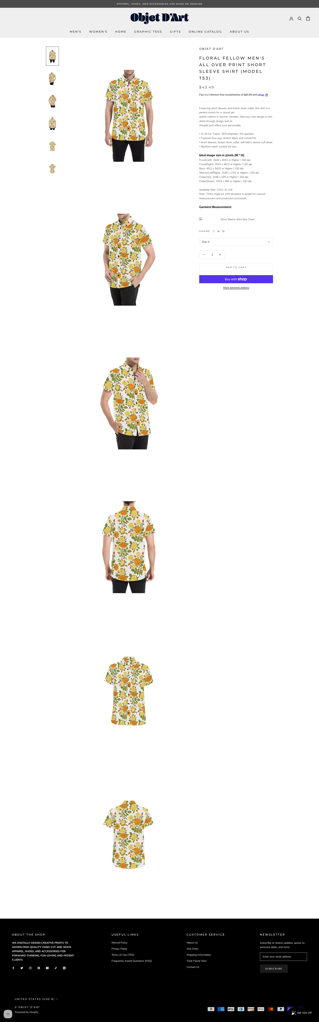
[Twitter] (218, 231)
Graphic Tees (148, 31)
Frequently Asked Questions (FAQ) (132, 961)
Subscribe (273, 968)
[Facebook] (214, 231)
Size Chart (192, 949)
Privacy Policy (119, 949)
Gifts (175, 31)
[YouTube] (47, 968)
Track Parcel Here (197, 961)
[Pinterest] (223, 231)
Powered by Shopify (26, 1012)
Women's (98, 31)
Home (120, 31)
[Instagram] (30, 968)
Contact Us (193, 967)
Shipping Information (199, 955)
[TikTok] (55, 968)
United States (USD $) (35, 998)
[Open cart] (308, 18)
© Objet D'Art (27, 1007)
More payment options (236, 287)
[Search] (300, 18)
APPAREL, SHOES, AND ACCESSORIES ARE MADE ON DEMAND (159, 4)
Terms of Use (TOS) (123, 955)
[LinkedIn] (64, 968)
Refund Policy (119, 942)
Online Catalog (205, 31)
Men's (75, 31)
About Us (239, 31)
